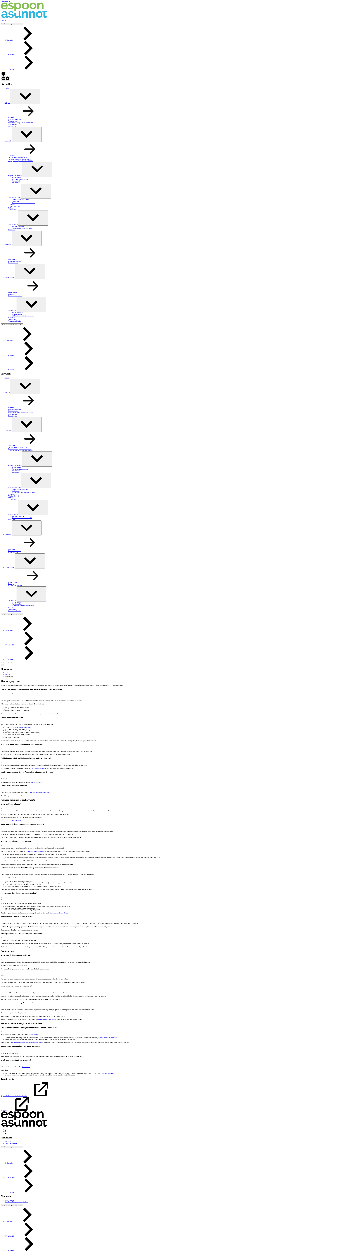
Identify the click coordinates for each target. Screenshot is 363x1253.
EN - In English (9, 54)
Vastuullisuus (12, 310)
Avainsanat (4, 663)
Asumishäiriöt (16, 181)
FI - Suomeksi (9, 40)
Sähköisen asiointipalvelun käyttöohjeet (16, 1202)
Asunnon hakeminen (14, 119)
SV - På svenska (9, 69)
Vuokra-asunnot (13, 121)
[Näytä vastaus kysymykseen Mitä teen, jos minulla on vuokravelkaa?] (1, 845)
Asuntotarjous (12, 124)
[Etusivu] (24, 17)
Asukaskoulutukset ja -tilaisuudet (22, 228)
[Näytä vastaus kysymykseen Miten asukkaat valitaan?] (1, 808)
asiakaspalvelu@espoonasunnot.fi (37, 851)
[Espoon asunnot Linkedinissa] (5, 1133)
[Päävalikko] (5, 78)
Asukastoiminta (13, 224)
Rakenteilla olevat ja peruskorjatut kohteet (20, 123)
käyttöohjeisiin (26, 1067)
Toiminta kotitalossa (18, 226)
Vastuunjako (15, 201)
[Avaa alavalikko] (37, 169)
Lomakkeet (11, 230)
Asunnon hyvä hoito (14, 197)
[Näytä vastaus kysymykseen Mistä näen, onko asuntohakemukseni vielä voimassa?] (1, 748)
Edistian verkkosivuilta (107, 1073)
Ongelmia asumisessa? (15, 175)
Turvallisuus (12, 209)
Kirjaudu (3, 20)
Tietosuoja (8, 1142)
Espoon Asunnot (9, 277)
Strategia (11, 294)
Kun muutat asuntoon (14, 261)
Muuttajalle (8, 244)
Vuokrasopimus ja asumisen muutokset (19, 159)
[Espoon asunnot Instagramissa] (5, 1131)
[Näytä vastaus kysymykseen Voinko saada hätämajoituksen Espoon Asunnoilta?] (1, 1050)
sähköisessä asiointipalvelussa (41, 768)
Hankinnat (11, 317)
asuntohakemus (33, 1034)
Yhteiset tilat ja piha (14, 206)
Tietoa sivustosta (9, 1200)
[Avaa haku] (3, 74)
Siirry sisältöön (5, 1)
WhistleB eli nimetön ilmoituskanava (23, 316)
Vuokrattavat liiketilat (14, 321)
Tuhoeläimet (15, 182)
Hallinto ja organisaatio (15, 296)
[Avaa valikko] (25, 96)
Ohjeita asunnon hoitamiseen (20, 199)
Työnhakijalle (12, 319)
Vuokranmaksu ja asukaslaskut (17, 157)
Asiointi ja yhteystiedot (11, 1143)
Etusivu (7, 88)
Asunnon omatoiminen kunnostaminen (23, 203)
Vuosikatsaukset (17, 314)
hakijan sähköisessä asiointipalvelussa (39, 792)
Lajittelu (10, 208)
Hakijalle (7, 103)
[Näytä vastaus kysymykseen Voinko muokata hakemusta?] (1, 721)
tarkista (25, 1016)
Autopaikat (11, 204)
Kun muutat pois (13, 263)
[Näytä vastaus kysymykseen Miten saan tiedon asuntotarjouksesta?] (1, 959)
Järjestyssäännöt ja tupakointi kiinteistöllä (20, 161)
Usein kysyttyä (12, 126)
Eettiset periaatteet (17, 312)
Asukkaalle (8, 141)
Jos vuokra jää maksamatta (20, 179)
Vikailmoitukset (16, 177)
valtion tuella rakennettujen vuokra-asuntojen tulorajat (25, 1042)
